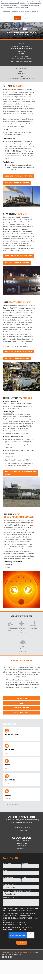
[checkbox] (21, 926)
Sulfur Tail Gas (21, 69)
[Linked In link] (6, 957)
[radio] (21, 924)
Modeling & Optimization (22, 827)
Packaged (21, 51)
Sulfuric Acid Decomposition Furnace (21, 79)
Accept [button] (17, 18)
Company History (22, 843)
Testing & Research (21, 630)
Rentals (32, 628)
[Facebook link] (3, 957)
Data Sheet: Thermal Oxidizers (17, 183)
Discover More (22, 830)
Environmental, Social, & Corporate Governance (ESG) (22, 820)
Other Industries (21, 713)
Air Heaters (21, 54)
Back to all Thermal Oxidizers (21, 61)
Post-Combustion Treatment (21, 59)
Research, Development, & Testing (22, 825)
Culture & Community (22, 840)
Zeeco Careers (22, 845)
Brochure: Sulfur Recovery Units (18, 176)
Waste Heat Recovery (21, 56)
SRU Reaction (21, 74)
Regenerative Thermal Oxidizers (21, 49)
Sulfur (21, 44)
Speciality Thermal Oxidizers (21, 46)
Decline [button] (26, 18)
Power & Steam (22, 698)
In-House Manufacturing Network (22, 822)
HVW (21, 76)
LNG (21, 703)
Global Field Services (21, 648)
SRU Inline (21, 71)
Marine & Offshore (21, 708)
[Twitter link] (8, 957)
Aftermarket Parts (10, 629)
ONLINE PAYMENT (14, 955)
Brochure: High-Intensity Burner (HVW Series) (20, 473)
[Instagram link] (11, 957)
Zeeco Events (22, 848)
